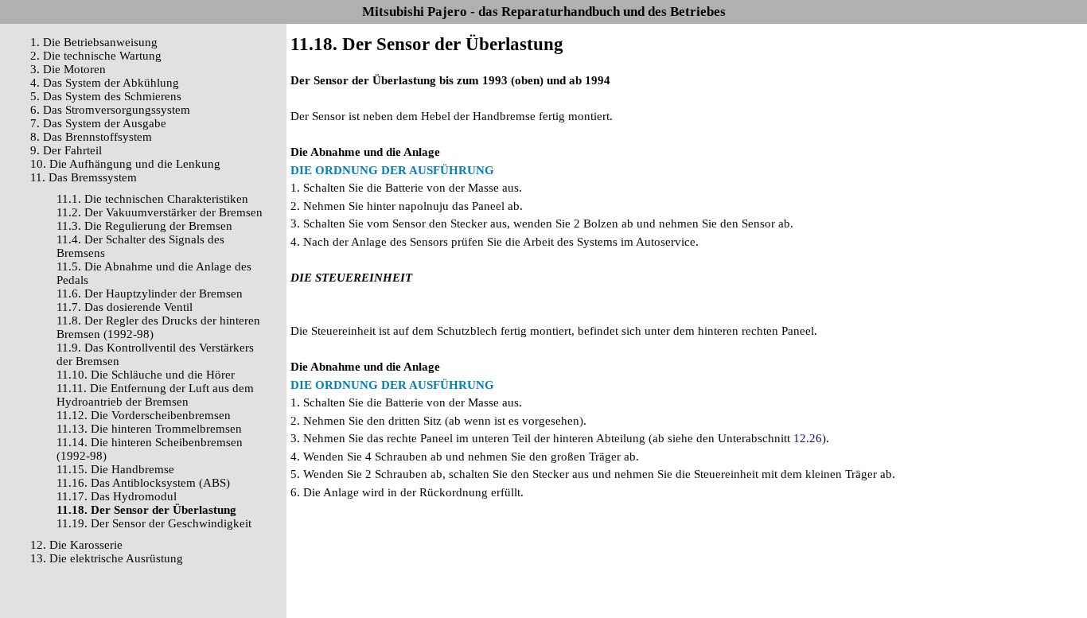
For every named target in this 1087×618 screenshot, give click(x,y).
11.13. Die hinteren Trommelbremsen (149, 428)
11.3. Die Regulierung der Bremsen (144, 226)
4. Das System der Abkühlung (104, 82)
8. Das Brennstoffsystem (91, 136)
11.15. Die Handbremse (115, 469)
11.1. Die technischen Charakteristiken (152, 198)
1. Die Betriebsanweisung (94, 42)
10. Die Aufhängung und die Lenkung (125, 163)
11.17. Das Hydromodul (116, 496)
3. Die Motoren (68, 69)
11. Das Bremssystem (83, 177)
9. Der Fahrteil (66, 150)
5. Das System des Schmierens (105, 96)
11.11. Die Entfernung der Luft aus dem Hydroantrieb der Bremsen (155, 395)
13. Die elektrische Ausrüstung (106, 558)
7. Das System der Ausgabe (98, 123)
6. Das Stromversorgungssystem (110, 109)
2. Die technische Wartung (96, 55)
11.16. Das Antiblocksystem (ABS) (143, 482)
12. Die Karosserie (76, 544)
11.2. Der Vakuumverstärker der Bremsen (159, 212)
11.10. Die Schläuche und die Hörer (145, 374)
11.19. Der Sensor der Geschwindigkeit (153, 523)
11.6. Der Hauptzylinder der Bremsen (149, 293)
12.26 (807, 438)
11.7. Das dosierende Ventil (124, 307)
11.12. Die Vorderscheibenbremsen (143, 415)
